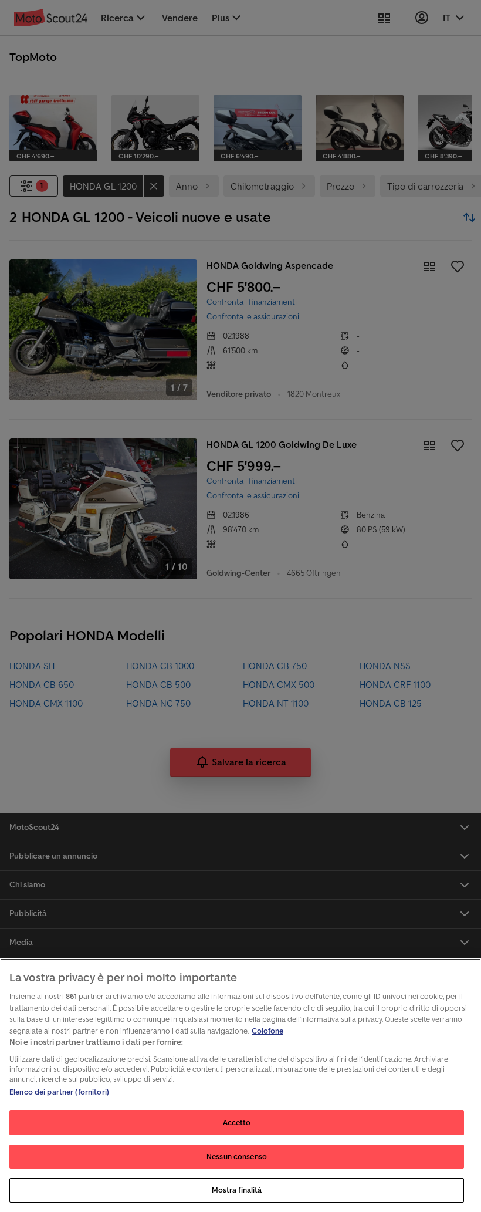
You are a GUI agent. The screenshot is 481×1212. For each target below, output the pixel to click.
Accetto (237, 1122)
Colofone (267, 1031)
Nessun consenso (236, 1157)
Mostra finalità (237, 1190)
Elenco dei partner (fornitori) (59, 1092)
